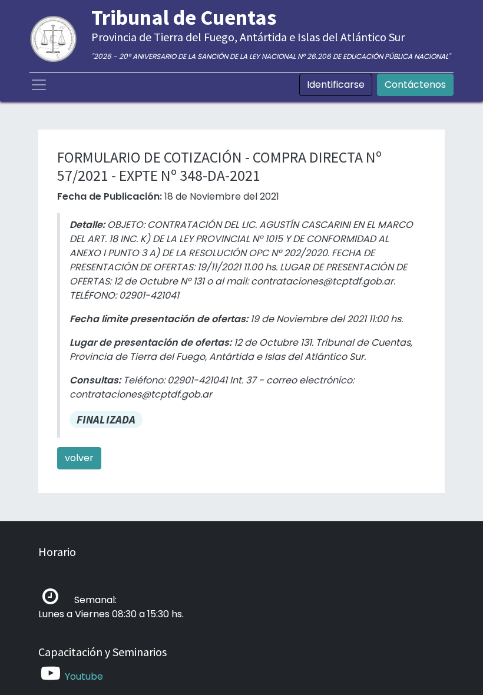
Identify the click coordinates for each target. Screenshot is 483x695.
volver (79, 458)
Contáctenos (415, 84)
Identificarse (336, 84)
